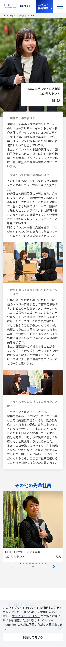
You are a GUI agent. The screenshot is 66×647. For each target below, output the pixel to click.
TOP (3, 15)
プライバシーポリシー (26, 616)
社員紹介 (22, 15)
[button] (20, 563)
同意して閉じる (33, 637)
